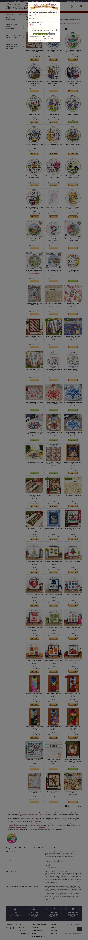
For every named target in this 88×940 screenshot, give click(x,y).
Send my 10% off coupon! (40, 34)
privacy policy (52, 32)
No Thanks (51, 34)
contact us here (32, 40)
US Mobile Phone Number (35, 22)
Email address (32, 18)
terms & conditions (43, 32)
